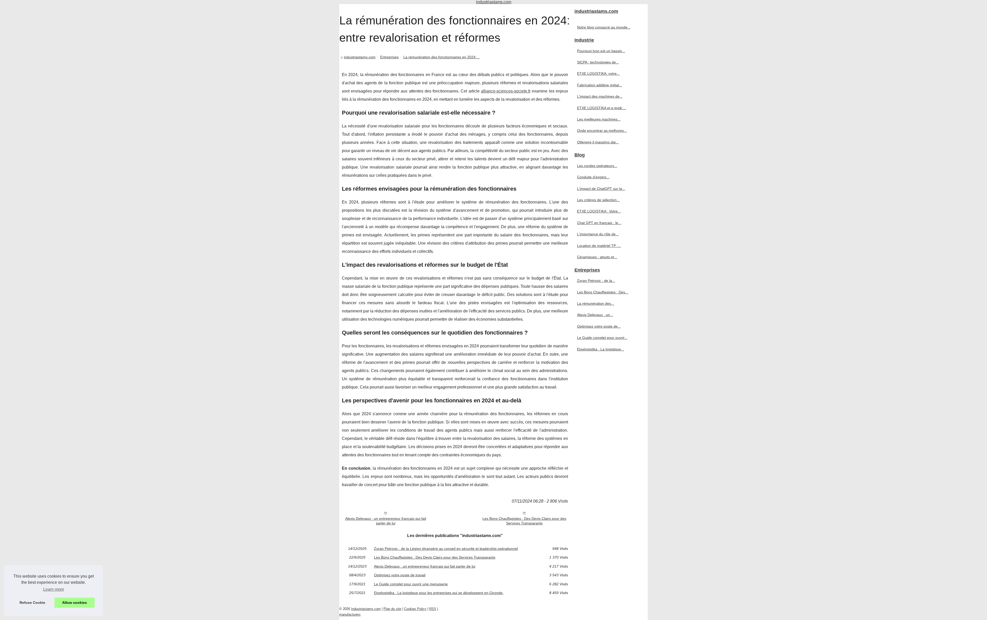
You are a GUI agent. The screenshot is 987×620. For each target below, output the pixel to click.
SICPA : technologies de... (598, 62)
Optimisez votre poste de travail (399, 575)
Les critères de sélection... (598, 200)
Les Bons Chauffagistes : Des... (602, 292)
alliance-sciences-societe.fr (506, 91)
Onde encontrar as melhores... (602, 130)
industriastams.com (360, 57)
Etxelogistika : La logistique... (600, 349)
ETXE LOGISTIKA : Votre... (599, 211)
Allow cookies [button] (74, 602)
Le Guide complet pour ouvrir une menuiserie (411, 584)
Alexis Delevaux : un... (595, 315)
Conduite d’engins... (593, 177)
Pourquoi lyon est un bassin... (601, 51)
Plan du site (392, 609)
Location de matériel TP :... (599, 246)
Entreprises (389, 57)
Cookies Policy (415, 609)
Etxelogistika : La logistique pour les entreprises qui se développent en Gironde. (439, 593)
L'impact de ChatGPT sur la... (601, 189)
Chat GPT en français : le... (599, 223)
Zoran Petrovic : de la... (596, 281)
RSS (432, 609)
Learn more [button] (53, 589)
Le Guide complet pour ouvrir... (602, 338)
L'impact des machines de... (600, 96)
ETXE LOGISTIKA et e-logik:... (601, 108)
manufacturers (350, 614)
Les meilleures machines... (598, 119)
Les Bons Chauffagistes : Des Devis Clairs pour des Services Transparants (524, 520)
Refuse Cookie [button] (32, 602)
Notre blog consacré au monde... (603, 27)
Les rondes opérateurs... (597, 166)
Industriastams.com (366, 609)
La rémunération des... (595, 303)
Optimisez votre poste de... (599, 326)
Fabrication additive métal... (599, 85)
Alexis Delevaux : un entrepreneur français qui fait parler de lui (385, 520)
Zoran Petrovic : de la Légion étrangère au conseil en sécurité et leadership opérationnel (446, 548)
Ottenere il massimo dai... (598, 142)
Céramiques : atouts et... (597, 257)
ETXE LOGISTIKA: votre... (598, 73)
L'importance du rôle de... (598, 234)
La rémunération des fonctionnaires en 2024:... (441, 57)
